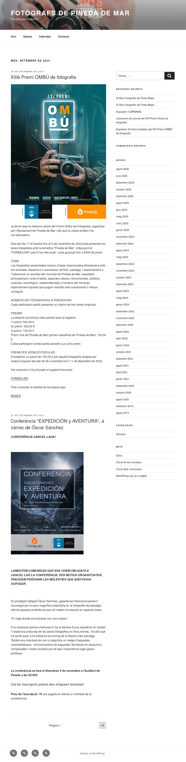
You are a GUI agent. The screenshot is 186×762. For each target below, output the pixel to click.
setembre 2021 (125, 358)
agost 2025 (122, 203)
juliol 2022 (122, 338)
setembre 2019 (125, 406)
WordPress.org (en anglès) (131, 476)
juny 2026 (121, 176)
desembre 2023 (125, 264)
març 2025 (122, 223)
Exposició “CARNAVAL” (129, 111)
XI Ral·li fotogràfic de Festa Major (135, 98)
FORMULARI (19, 378)
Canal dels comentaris (129, 469)
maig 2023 (122, 297)
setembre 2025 (125, 196)
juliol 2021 (122, 372)
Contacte (63, 36)
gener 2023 (122, 304)
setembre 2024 (125, 243)
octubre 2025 (123, 189)
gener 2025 (122, 230)
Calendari (45, 36)
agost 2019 (122, 413)
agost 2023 (122, 291)
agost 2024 (122, 250)
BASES (16, 396)
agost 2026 (122, 169)
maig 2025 (122, 216)
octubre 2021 (123, 352)
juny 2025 (121, 209)
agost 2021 (122, 365)
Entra (119, 455)
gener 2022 (122, 345)
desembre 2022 (125, 311)
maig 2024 (122, 257)
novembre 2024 (125, 236)
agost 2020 (122, 399)
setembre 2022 (125, 324)
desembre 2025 (125, 182)
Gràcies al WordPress (92, 753)
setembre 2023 (125, 284)
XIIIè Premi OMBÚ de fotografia (43, 76)
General (120, 434)
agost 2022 (122, 331)
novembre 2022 (125, 318)
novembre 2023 (125, 270)
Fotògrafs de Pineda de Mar (70, 12)
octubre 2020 (123, 392)
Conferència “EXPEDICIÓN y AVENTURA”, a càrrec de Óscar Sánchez (57, 423)
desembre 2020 (125, 386)
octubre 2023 (123, 277)
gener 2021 (122, 379)
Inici (13, 36)
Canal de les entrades (128, 462)
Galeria (27, 36)
